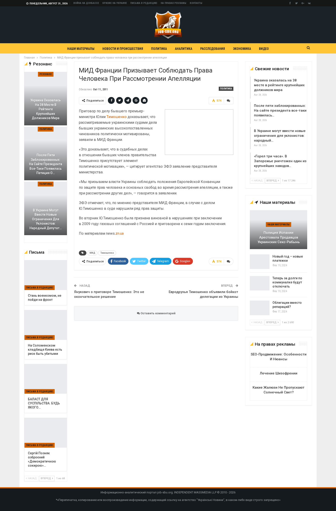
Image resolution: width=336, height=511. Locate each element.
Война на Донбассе (86, 3)
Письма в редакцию (143, 3)
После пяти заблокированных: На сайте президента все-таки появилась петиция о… (45, 164)
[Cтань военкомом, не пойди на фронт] (45, 275)
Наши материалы (80, 49)
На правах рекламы (173, 3)
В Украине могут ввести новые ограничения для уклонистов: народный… (280, 136)
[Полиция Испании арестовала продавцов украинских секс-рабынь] (278, 229)
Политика (159, 49)
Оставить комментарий (158, 313)
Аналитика (183, 49)
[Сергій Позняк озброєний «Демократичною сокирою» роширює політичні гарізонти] (45, 433)
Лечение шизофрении (278, 373)
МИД (92, 253)
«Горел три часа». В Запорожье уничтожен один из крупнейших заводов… (280, 161)
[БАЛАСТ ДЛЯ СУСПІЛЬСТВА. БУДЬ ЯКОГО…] (45, 379)
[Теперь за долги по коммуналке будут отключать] (259, 283)
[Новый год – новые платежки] (259, 261)
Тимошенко (117, 117)
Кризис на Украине (114, 3)
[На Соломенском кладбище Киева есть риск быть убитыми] (45, 325)
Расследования (212, 49)
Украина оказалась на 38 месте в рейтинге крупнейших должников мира (279, 85)
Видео (264, 49)
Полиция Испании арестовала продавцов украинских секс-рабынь (279, 237)
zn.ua (119, 233)
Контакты (196, 3)
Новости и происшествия (122, 49)
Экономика (242, 49)
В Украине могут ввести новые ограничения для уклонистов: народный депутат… (45, 219)
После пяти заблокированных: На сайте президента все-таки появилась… (280, 110)
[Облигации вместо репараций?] (259, 308)
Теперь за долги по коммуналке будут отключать (287, 282)
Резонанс (46, 74)
